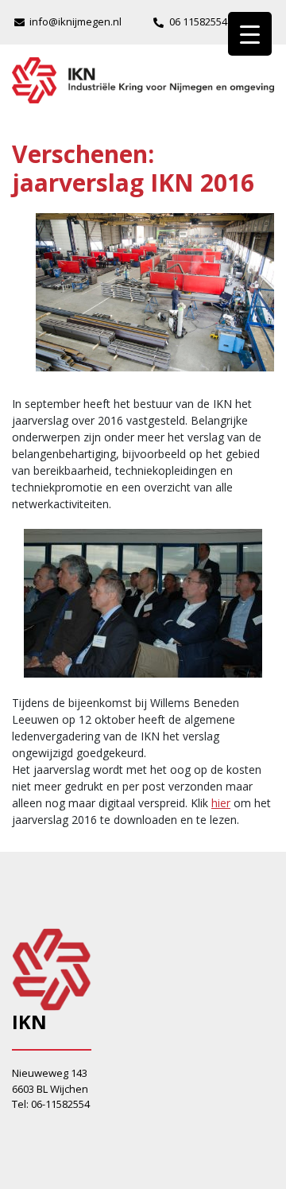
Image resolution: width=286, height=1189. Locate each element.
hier (220, 802)
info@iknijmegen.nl (75, 21)
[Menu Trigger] (250, 34)
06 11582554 (198, 21)
